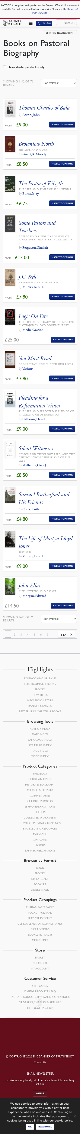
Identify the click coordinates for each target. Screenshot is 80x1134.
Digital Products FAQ (40, 991)
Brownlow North (36, 144)
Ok (30, 1126)
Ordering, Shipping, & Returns (40, 1002)
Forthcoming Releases (40, 678)
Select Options (63, 124)
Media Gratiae (32, 330)
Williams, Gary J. (34, 465)
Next (64, 634)
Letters (40, 812)
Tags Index (40, 750)
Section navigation (59, 33)
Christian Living (40, 779)
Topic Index (40, 756)
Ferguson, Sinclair (35, 247)
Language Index (40, 739)
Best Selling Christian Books (40, 711)
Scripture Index (40, 745)
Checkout (40, 963)
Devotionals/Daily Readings (40, 823)
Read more (45, 1126)
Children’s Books (40, 801)
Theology (40, 773)
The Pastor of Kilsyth (41, 183)
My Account (40, 968)
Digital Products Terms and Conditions (40, 996)
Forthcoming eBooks (40, 684)
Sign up (40, 1093)
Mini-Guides (40, 940)
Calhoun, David (33, 419)
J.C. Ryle (28, 276)
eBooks (40, 689)
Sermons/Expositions (40, 806)
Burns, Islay (30, 194)
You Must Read (35, 358)
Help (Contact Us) (40, 1007)
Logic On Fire (33, 316)
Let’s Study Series (40, 918)
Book (40, 867)
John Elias (30, 585)
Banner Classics (40, 706)
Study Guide (40, 878)
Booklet (40, 884)
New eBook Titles (40, 700)
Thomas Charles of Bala (44, 107)
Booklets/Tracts (40, 934)
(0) (46, 23)
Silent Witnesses (36, 448)
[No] (75, 1116)
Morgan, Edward (34, 596)
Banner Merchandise (40, 850)
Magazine (40, 834)
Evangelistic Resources (40, 828)
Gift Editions (40, 929)
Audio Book (40, 889)
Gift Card (40, 839)
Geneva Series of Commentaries (40, 923)
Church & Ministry (40, 790)
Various (27, 369)
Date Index (40, 734)
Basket (40, 957)
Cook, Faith (30, 509)
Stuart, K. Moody (34, 154)
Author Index (40, 728)
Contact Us (40, 1062)
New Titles (40, 695)
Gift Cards (40, 985)
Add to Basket (64, 339)
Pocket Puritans (40, 912)
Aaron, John (31, 115)
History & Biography (40, 784)
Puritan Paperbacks (40, 907)
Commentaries (40, 795)
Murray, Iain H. (33, 287)
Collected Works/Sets (40, 817)
